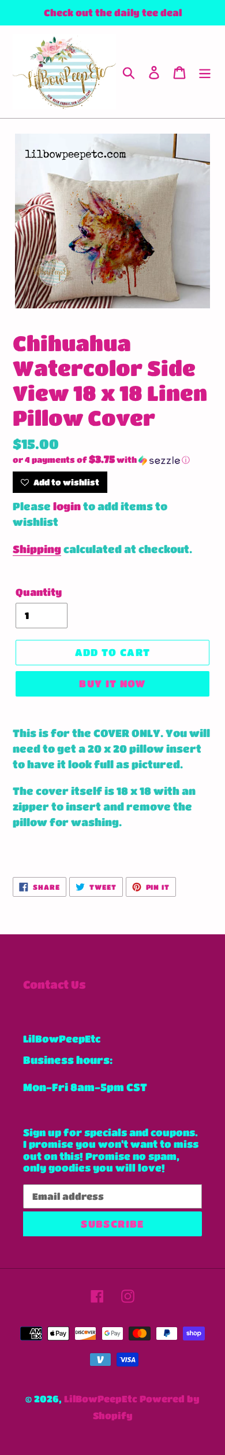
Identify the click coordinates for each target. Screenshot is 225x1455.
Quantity (39, 592)
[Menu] (204, 72)
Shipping (37, 549)
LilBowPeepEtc (100, 1398)
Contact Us (54, 984)
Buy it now (112, 683)
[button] (112, 460)
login (67, 506)
